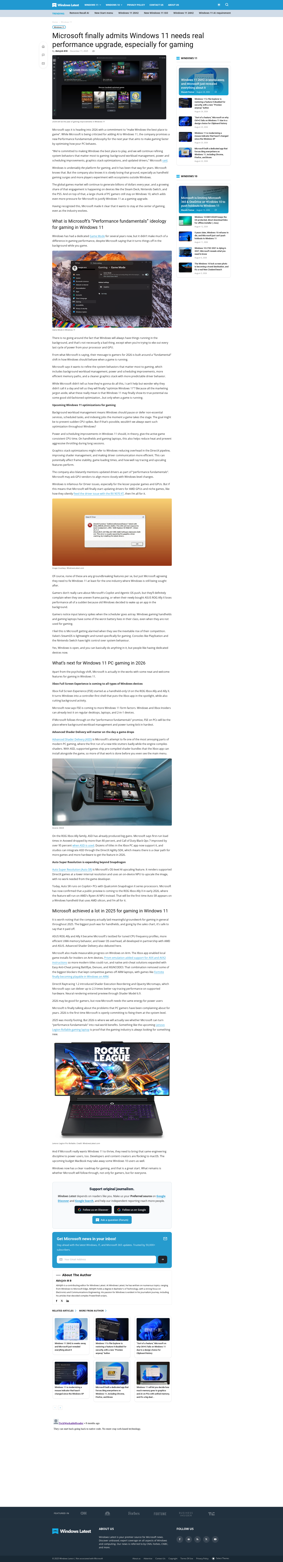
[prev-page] (55, 1408)
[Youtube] (215, 1539)
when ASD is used (83, 845)
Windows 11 (91, 5)
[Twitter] (63, 1301)
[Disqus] (112, 1458)
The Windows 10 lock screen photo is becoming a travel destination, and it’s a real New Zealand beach (211, 266)
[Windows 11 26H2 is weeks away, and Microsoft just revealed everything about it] (71, 1329)
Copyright (173, 1558)
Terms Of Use (186, 1558)
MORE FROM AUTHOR (91, 1310)
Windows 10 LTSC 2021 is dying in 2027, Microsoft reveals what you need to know (210, 251)
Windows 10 (113, 5)
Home (55, 22)
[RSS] (197, 1539)
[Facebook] (58, 1301)
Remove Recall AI (79, 12)
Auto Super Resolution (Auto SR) (72, 869)
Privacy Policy (136, 5)
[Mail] (188, 1539)
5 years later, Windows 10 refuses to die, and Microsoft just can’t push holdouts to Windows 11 (211, 235)
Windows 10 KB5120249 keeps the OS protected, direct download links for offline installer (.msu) (211, 220)
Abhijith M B (61, 51)
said (164, 160)
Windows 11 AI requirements (215, 12)
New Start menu (103, 12)
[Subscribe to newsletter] (43, 63)
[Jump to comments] (43, 55)
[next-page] (60, 1408)
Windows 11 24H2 (183, 12)
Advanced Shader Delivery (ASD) (72, 739)
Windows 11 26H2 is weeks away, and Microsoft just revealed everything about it (70, 1346)
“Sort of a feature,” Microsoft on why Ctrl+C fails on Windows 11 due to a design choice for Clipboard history (211, 120)
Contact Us (156, 5)
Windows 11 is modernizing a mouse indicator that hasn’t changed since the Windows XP (69, 1390)
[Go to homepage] (43, 46)
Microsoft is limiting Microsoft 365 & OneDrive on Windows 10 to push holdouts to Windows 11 (203, 201)
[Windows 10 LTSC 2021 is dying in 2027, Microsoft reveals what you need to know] (185, 252)
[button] (227, 5)
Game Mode (97, 236)
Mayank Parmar (187, 92)
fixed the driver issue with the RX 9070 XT (99, 493)
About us (173, 5)
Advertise (148, 1558)
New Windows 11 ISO (156, 12)
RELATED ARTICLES (63, 1310)
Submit (162, 1259)
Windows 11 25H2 (128, 12)
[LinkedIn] (69, 1301)
